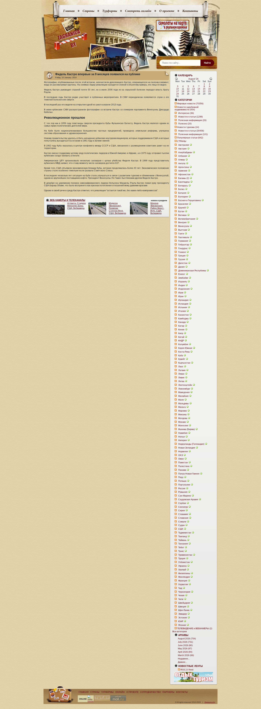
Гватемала (183, 237)
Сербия (182, 503)
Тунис (181, 551)
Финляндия (184, 577)
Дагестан (182, 263)
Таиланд (182, 536)
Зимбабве (183, 278)
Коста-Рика (184, 352)
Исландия (183, 304)
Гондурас (183, 248)
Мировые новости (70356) (190, 103)
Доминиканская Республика (192, 270)
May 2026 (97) (185, 648)
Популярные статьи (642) (190, 137)
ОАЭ (180, 455)
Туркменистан (185, 555)
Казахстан (183, 315)
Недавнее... (184, 658)
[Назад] (176, 79)
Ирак (180, 292)
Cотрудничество (150, 692)
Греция (182, 255)
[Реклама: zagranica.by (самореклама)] (193, 677)
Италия (182, 311)
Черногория (184, 592)
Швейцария (184, 603)
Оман (181, 459)
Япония (182, 625)
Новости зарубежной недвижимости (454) (187, 108)
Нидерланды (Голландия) (191, 444)
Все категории (179, 631)
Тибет (181, 547)
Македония (184, 392)
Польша (182, 481)
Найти (207, 62)
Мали (181, 400)
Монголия (183, 425)
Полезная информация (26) (192, 120)
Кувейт (181, 359)
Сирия (181, 510)
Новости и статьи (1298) (190, 117)
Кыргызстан (184, 363)
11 (183, 89)
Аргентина (183, 167)
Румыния (182, 492)
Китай (181, 337)
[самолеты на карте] (130, 25)
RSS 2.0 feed (187, 669)
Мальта (182, 407)
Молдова (182, 418)
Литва (181, 381)
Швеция (182, 606)
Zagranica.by (210, 702)
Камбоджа (183, 318)
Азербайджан (185, 152)
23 (209, 91)
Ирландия (183, 300)
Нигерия (182, 440)
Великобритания (186, 219)
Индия (181, 285)
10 (177, 89)
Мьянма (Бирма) (186, 429)
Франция (182, 580)
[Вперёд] (210, 79)
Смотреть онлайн (138, 11)
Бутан (181, 211)
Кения (181, 329)
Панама (182, 470)
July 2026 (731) (185, 642)
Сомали (182, 521)
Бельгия (182, 193)
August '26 (193, 79)
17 (177, 91)
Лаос (180, 366)
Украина (182, 566)
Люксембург (184, 389)
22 (204, 91)
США (180, 529)
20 (193, 91)
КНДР (181, 340)
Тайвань (182, 540)
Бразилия (183, 204)
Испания (182, 307)
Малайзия (183, 396)
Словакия (183, 514)
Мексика (182, 414)
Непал (181, 437)
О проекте (166, 11)
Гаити (181, 233)
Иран (181, 296)
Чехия (181, 595)
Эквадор (182, 614)
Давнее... (182, 662)
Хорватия (183, 584)
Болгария (183, 196)
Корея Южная (185, 348)
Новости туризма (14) (188, 127)
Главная (69, 11)
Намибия (182, 433)
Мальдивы (183, 403)
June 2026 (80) (185, 645)
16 (209, 89)
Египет (181, 274)
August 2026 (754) (187, 638)
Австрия (182, 148)
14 (199, 89)
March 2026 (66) (186, 655)
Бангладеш (184, 182)
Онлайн (120, 692)
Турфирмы (109, 11)
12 (188, 89)
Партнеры (168, 692)
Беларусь (183, 185)
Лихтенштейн (185, 385)
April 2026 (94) (185, 652)
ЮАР (180, 621)
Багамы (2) (183, 178)
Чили (180, 599)
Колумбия (183, 344)
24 (177, 94)
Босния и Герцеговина (189, 200)
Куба (180, 355)
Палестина (183, 466)
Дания (181, 267)
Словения (183, 518)
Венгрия (182, 222)
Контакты (190, 11)
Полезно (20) (185, 123)
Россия (181, 488)
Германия (183, 241)
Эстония (182, 617)
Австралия (183, 145)
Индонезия (184, 289)
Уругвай (182, 569)
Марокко (182, 411)
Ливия (181, 377)
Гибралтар (183, 244)
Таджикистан (184, 532)
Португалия (184, 485)
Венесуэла (183, 226)
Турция (181, 558)
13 (193, 89)
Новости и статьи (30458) (191, 131)
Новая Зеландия (186, 448)
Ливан (181, 374)
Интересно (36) (186, 113)
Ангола (181, 163)
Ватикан (182, 215)
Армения (182, 171)
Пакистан (183, 462)
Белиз (181, 189)
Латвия (182, 370)
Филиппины (184, 573)
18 (183, 91)
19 (188, 91)
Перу (180, 477)
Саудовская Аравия (188, 499)
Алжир (181, 160)
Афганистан (184, 174)
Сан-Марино (184, 496)
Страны (88, 11)
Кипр (180, 333)
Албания (182, 156)
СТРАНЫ (181, 141)
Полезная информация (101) (193, 134)
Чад (180, 588)
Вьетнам (182, 230)
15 (204, 89)
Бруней (182, 207)
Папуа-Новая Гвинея (188, 473)
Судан (181, 525)
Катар (181, 326)
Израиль (182, 281)
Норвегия (183, 451)
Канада (182, 322)
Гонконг (182, 252)
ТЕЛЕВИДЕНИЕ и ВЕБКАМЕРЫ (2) (194, 628)
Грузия (181, 259)
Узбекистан (184, 562)
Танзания (183, 544)
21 (199, 91)
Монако (182, 422)
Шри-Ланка (183, 610)
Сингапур (183, 507)
